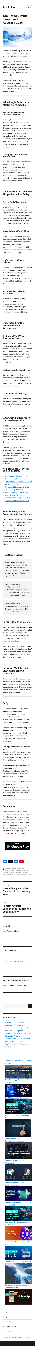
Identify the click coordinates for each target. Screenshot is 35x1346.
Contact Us (7, 1331)
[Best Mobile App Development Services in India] (18, 1090)
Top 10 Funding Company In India (18, 1262)
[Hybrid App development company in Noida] (18, 1233)
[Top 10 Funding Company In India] (18, 1273)
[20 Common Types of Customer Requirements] (18, 1128)
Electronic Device (9, 1326)
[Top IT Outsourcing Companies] (18, 1106)
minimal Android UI (9, 872)
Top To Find (9, 7)
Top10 (5, 1317)
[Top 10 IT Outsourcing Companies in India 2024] (18, 1213)
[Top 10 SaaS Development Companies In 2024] (18, 1193)
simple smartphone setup (24, 874)
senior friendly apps (9, 874)
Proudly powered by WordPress (21, 1337)
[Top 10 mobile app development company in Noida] (18, 1297)
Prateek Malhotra (11, 868)
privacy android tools (22, 872)
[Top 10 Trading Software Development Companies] (18, 1150)
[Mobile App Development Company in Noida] (18, 1072)
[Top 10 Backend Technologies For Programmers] (18, 1172)
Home (5, 1312)
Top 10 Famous (8, 1322)
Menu (29, 7)
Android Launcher (8, 870)
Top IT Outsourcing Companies (17, 1098)
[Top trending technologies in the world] (18, 1253)
